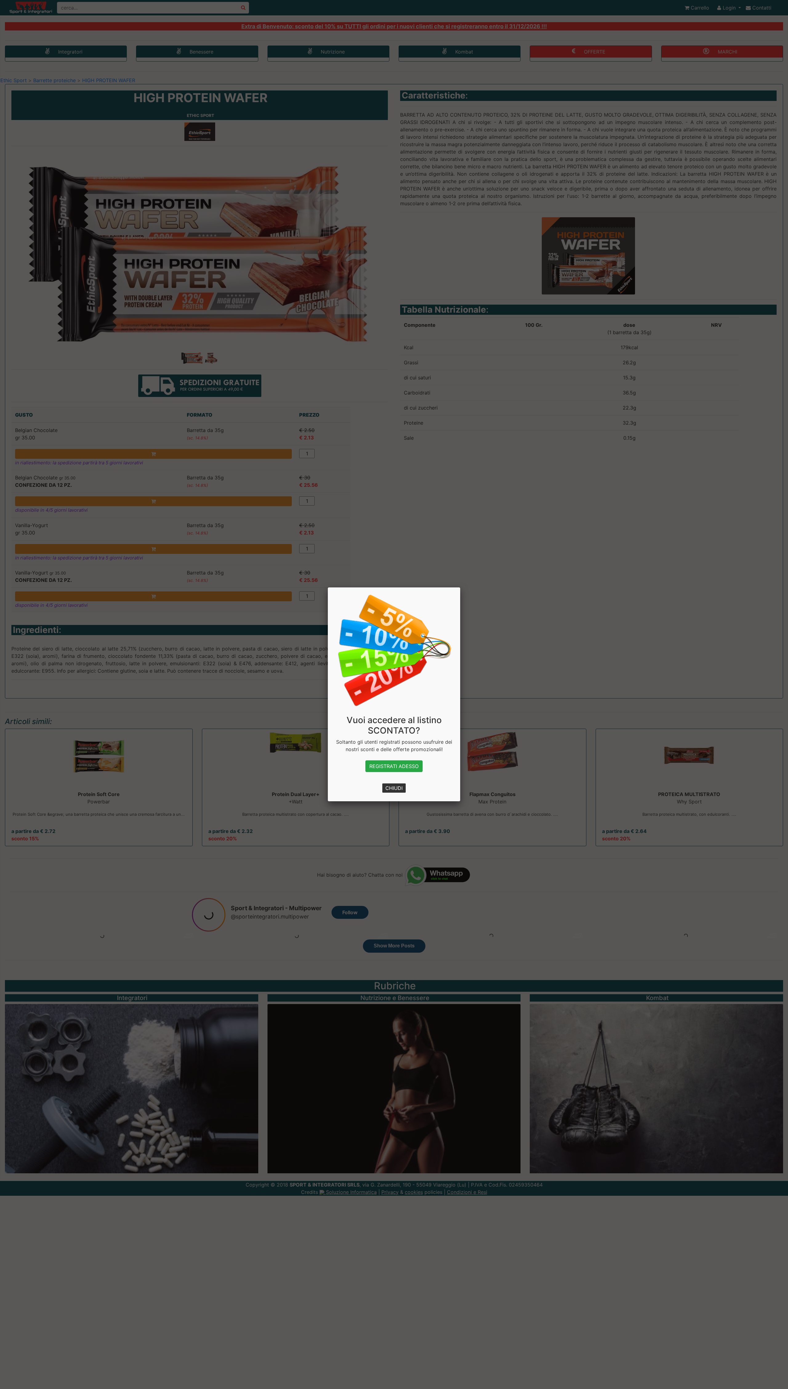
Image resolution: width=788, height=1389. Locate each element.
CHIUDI (394, 788)
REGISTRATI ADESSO (394, 766)
